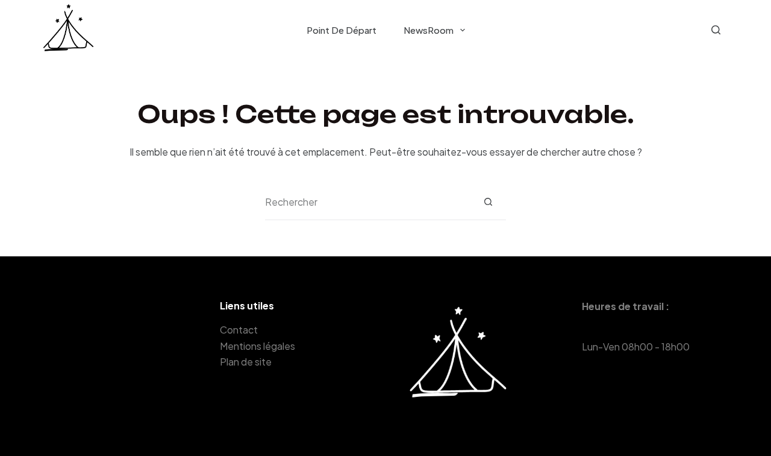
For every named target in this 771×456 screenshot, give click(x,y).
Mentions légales (257, 346)
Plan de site (246, 361)
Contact (239, 329)
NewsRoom (429, 30)
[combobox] (367, 202)
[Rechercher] (715, 29)
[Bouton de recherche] (488, 202)
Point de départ (341, 30)
